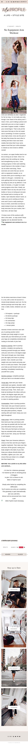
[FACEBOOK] (14, 725)
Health (18, 26)
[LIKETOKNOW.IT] (14, 686)
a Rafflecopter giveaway (9, 540)
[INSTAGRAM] (14, 607)
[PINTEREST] (14, 647)
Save (21, 547)
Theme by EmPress (14, 742)
